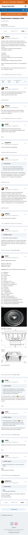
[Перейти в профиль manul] (2, 230)
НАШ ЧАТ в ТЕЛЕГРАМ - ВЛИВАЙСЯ (13, 2)
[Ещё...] (25, 37)
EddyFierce (8, 481)
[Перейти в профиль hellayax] (2, 37)
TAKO (6, 158)
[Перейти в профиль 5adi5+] (2, 125)
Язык (13, 527)
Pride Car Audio (12, 26)
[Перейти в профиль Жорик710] (2, 143)
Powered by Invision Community (14, 530)
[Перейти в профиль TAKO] (2, 159)
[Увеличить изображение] (14, 316)
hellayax (6, 24)
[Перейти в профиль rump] (2, 88)
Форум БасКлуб (8, 6)
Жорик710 (8, 142)
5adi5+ (7, 124)
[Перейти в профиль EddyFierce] (2, 482)
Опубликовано (11, 38)
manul (6, 229)
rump (6, 87)
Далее (22, 31)
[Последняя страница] (26, 31)
